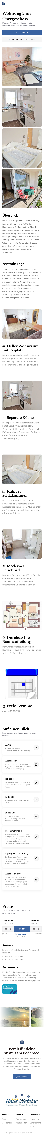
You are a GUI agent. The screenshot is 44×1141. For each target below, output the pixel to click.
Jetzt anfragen (22, 1076)
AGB (32, 1126)
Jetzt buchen (22, 32)
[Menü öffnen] (40, 3)
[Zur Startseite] (3, 3)
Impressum (35, 1119)
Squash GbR (12, 1133)
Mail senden (7, 1123)
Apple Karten (21, 1123)
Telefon (5, 1119)
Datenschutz (35, 1123)
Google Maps (22, 1119)
